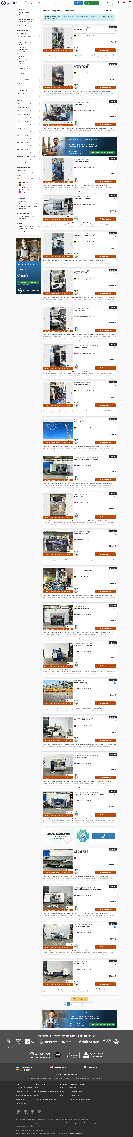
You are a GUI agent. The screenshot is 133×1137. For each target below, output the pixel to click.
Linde (22, 52)
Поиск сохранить (80, 999)
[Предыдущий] (44, 38)
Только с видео (26, 228)
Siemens (23, 49)
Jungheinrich (25, 68)
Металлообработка (27, 12)
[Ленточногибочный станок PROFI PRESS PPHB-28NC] (58, 654)
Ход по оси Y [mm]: (22, 142)
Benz (22, 40)
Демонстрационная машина (29, 204)
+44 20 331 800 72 (26, 1067)
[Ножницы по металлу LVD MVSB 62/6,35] (58, 860)
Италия (25, 189)
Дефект (22, 208)
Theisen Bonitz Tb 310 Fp (62, 1078)
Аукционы (24, 218)
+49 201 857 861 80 (93, 1067)
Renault (23, 63)
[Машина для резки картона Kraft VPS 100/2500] (58, 542)
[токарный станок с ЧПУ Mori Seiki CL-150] (58, 75)
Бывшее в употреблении (28, 206)
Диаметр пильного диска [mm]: (26, 156)
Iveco (22, 47)
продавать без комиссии (28, 282)
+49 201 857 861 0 (60, 1067)
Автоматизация (25, 21)
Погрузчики (24, 24)
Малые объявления (27, 216)
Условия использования (72, 1133)
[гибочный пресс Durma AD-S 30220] (58, 616)
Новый (23, 201)
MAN (22, 45)
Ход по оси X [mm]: (22, 135)
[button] (130, 3)
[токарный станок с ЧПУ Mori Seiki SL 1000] (58, 169)
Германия (26, 182)
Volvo (22, 61)
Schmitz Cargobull (26, 59)
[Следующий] (71, 38)
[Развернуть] (79, 59)
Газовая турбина (97, 1078)
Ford (22, 73)
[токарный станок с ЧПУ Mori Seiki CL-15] (58, 112)
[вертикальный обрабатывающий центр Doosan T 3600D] (58, 356)
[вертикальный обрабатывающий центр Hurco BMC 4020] (58, 765)
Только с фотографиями (29, 226)
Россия (33, 172)
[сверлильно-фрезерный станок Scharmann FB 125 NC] (58, 579)
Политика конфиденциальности (56, 1133)
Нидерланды (27, 185)
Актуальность (107, 11)
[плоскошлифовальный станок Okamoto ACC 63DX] (58, 728)
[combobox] (28, 178)
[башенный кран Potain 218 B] (58, 430)
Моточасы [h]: (21, 100)
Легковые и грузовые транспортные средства (28, 16)
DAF (22, 54)
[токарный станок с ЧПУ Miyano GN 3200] (58, 281)
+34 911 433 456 (25, 1070)
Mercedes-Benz (25, 42)
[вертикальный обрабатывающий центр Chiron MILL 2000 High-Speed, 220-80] (58, 803)
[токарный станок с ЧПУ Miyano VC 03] (58, 318)
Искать (79, 3)
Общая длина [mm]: (23, 107)
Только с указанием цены (26, 90)
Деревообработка (26, 19)
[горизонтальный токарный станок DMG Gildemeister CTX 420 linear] (58, 897)
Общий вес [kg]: (21, 128)
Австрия (25, 192)
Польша (26, 187)
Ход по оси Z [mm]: (22, 149)
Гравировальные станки (81, 1078)
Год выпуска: (20, 93)
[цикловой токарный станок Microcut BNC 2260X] (58, 935)
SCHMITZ (23, 56)
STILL (22, 71)
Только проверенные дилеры (28, 232)
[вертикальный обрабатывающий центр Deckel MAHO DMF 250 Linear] (58, 467)
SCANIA (23, 66)
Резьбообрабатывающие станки (41, 1078)
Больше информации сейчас (104, 836)
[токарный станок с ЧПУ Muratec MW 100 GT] (58, 393)
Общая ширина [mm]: (23, 114)
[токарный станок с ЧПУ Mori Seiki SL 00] (58, 38)
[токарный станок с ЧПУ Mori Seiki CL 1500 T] (58, 207)
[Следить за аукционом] (115, 30)
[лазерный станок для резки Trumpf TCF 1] (58, 505)
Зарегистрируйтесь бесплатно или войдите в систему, (76, 16)
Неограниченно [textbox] (25, 179)
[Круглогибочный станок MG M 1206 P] (58, 972)
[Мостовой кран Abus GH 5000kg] (58, 691)
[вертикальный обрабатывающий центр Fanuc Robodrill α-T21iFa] (58, 244)
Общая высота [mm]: (23, 121)
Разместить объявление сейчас (102, 152)
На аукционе (106, 50)
